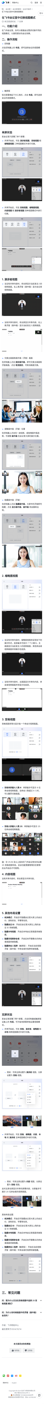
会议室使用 (17, 9)
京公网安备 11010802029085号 (22, 1395)
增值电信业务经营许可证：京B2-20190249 (22, 1397)
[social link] (5, 1376)
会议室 (8, 9)
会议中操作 (27, 9)
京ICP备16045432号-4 (22, 1393)
